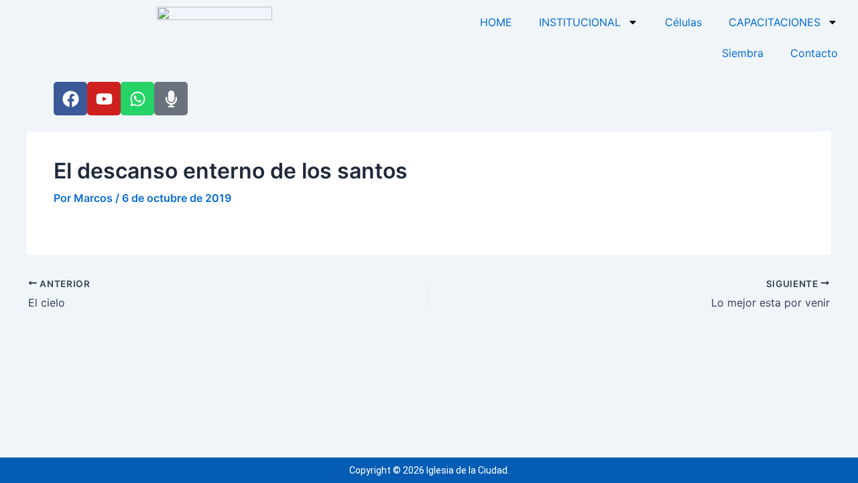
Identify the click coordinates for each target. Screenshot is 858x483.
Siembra (742, 53)
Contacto (814, 53)
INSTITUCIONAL (580, 22)
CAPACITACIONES (774, 22)
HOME (496, 22)
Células (683, 22)
